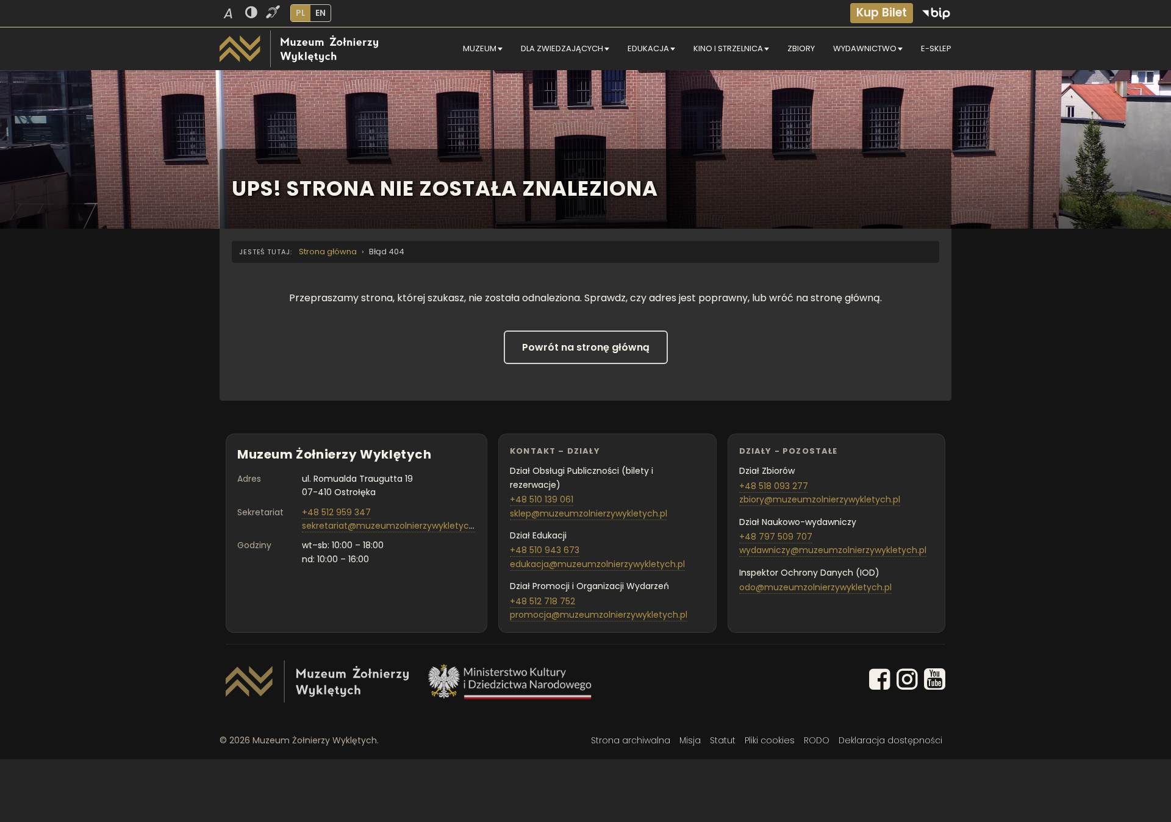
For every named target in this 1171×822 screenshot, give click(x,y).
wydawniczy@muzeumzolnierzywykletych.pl (832, 550)
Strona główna (328, 251)
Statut (723, 740)
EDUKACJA (648, 48)
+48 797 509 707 (775, 537)
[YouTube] (934, 681)
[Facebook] (879, 681)
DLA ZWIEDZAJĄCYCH (562, 48)
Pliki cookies (770, 740)
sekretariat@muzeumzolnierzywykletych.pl (393, 526)
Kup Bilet (881, 12)
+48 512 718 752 (542, 601)
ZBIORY (801, 48)
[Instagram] (907, 681)
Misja (690, 740)
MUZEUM (479, 48)
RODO (816, 740)
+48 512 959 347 (336, 512)
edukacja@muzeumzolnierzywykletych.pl (597, 564)
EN (320, 13)
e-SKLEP (936, 48)
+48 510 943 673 (544, 550)
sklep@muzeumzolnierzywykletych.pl (588, 513)
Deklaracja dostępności (890, 740)
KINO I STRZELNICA (728, 48)
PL (301, 13)
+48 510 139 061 (541, 499)
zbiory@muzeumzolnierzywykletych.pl (819, 499)
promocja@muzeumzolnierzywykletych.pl (598, 615)
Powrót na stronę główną (586, 347)
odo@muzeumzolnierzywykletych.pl (815, 587)
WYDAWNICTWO (865, 48)
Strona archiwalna (630, 740)
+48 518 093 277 (773, 486)
